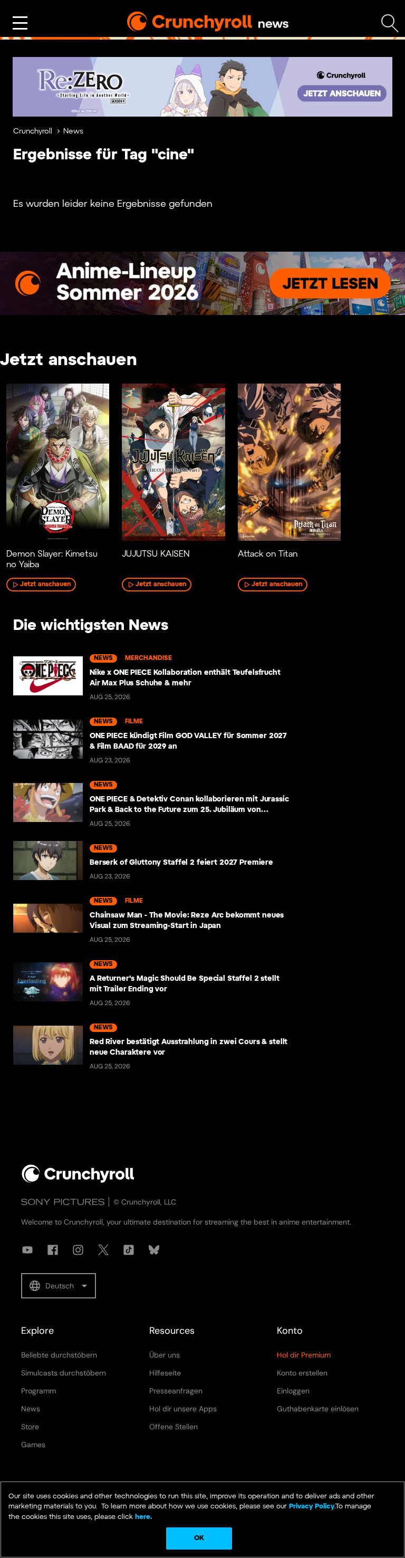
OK (199, 1538)
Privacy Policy (311, 1506)
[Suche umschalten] (390, 23)
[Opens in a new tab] (202, 87)
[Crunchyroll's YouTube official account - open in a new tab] (27, 1250)
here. (142, 1517)
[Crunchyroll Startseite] (78, 1181)
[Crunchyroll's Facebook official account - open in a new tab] (52, 1250)
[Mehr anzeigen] (20, 23)
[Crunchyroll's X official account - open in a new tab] (103, 1250)
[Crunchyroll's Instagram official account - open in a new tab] (78, 1250)
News (73, 131)
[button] (58, 1285)
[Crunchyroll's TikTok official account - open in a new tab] (128, 1250)
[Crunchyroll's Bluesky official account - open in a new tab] (154, 1250)
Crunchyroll (32, 131)
